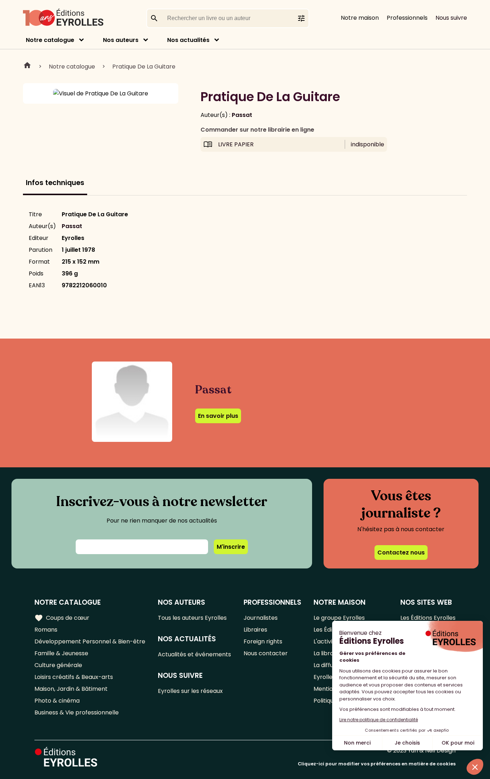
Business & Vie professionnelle (76, 712)
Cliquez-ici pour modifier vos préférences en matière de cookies (377, 764)
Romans (45, 629)
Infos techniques (55, 183)
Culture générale (58, 665)
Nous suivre (451, 18)
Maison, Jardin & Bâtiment (71, 689)
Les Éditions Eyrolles (428, 618)
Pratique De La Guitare (143, 66)
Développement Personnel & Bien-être (89, 641)
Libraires (255, 629)
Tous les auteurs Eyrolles (192, 618)
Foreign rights (263, 641)
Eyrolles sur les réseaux (190, 691)
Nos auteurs (120, 40)
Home (27, 66)
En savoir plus (218, 416)
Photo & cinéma (57, 701)
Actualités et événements (194, 654)
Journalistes (261, 618)
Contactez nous (401, 552)
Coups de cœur (61, 618)
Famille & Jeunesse (61, 653)
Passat (242, 115)
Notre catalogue (50, 40)
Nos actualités (188, 40)
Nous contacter (266, 653)
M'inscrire (231, 547)
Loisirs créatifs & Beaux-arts (73, 677)
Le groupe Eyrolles (339, 618)
